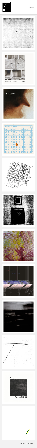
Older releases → (27, 444)
